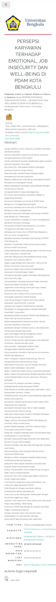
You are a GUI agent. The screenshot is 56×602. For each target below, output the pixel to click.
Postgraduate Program (34, 536)
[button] (6, 578)
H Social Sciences (32, 529)
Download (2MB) (12, 139)
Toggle (6, 5)
